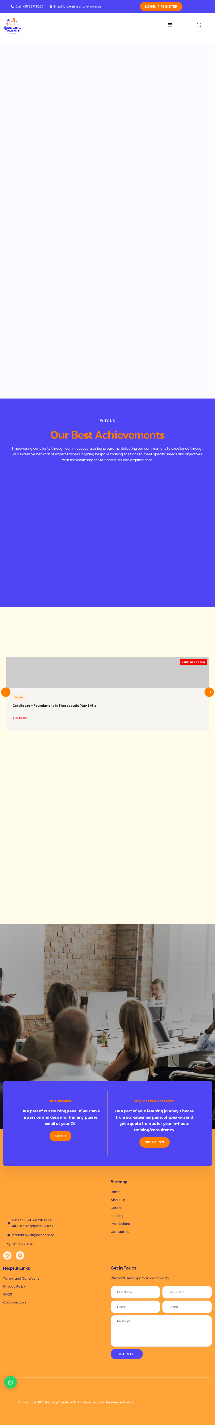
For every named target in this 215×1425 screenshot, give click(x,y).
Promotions (120, 1223)
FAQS (7, 1294)
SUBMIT (60, 1136)
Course (116, 1207)
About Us (118, 1199)
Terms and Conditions (21, 1278)
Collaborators (14, 1302)
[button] (10, 1382)
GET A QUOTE (154, 1142)
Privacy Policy (14, 1286)
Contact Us (120, 1231)
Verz (130, 1402)
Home (116, 1191)
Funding (117, 1215)
